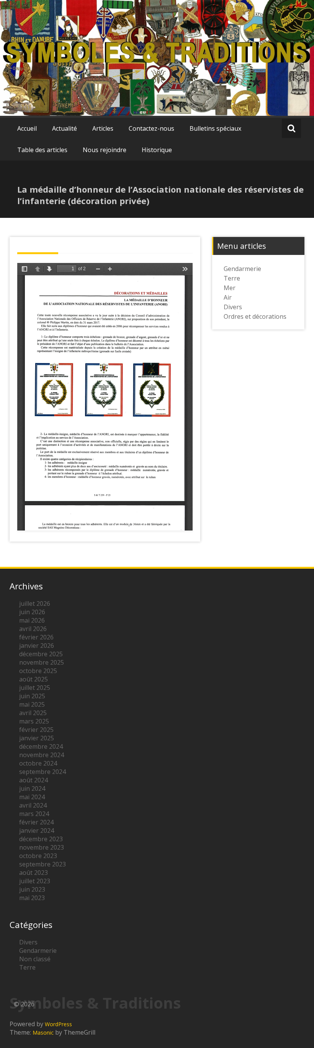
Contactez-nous (151, 128)
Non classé (35, 959)
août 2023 (33, 872)
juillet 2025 (34, 687)
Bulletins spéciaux (215, 128)
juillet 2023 (34, 881)
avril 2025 (33, 713)
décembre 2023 (41, 839)
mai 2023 (32, 898)
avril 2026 (33, 629)
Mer (230, 288)
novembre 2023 (41, 847)
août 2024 (33, 780)
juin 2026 (32, 612)
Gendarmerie (242, 268)
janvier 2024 (36, 830)
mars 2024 (34, 814)
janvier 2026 (36, 645)
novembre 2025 (41, 662)
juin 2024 (32, 788)
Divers (233, 307)
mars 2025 (34, 721)
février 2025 (36, 729)
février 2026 (36, 637)
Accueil (27, 128)
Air (228, 297)
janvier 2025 (36, 738)
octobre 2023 (38, 856)
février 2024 (36, 822)
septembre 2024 (42, 771)
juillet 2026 (34, 603)
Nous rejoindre (104, 150)
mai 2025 (32, 704)
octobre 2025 (38, 671)
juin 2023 (32, 889)
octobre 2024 (38, 763)
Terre (232, 278)
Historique (157, 150)
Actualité (64, 128)
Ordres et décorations (255, 316)
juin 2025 (32, 696)
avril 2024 (33, 805)
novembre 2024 (41, 755)
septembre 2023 (42, 864)
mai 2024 (32, 797)
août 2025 (33, 679)
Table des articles (42, 150)
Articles (102, 128)
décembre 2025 (41, 654)
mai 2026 (32, 620)
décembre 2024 (41, 746)
